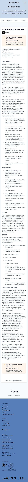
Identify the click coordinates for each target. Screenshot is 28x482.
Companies (6, 410)
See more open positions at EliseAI (14, 380)
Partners (5, 406)
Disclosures (5, 423)
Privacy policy (11, 395)
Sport (4, 408)
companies (9, 20)
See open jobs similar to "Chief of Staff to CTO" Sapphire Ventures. (14, 43)
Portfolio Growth (8, 414)
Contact (4, 418)
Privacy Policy (6, 421)
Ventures (5, 404)
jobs (2, 20)
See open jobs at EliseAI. (12, 40)
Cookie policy (17, 395)
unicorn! (9, 218)
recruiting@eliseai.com (8, 359)
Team (4, 412)
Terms (3, 420)
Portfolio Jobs (6, 425)
